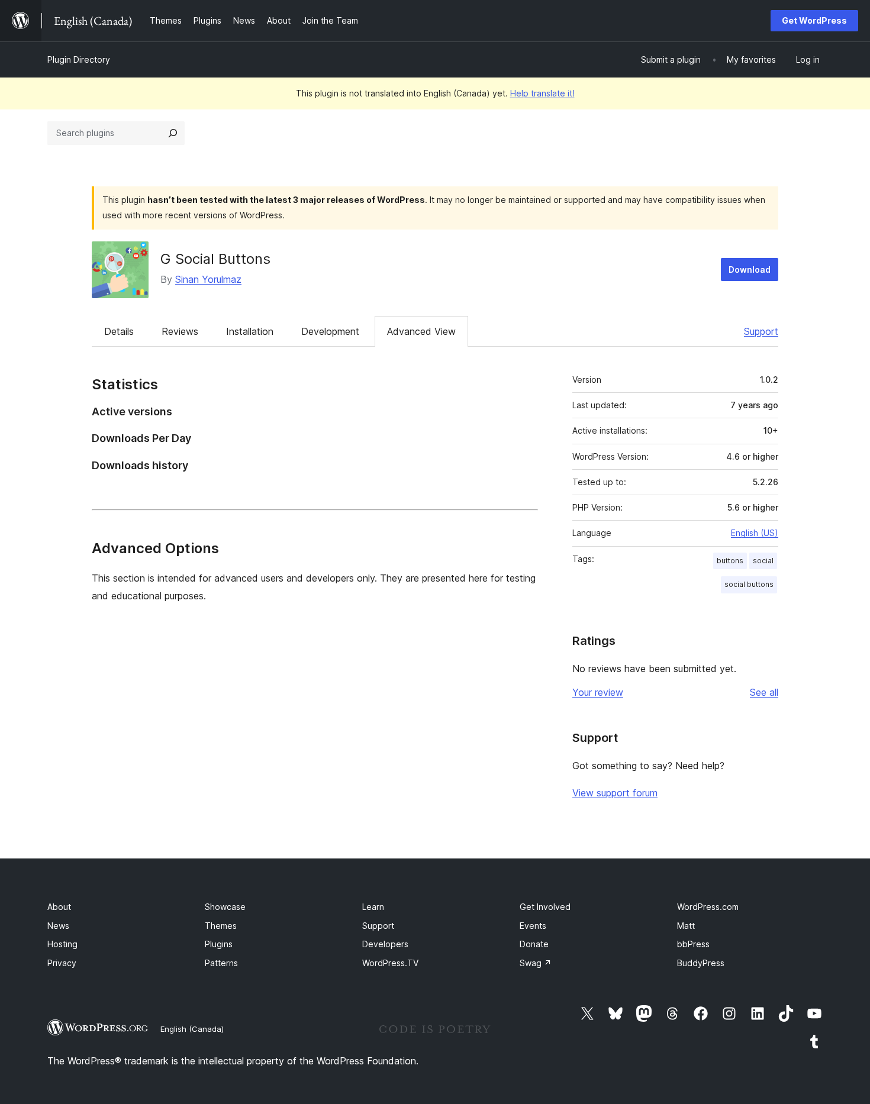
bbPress (693, 944)
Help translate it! (542, 93)
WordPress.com (708, 907)
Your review (597, 692)
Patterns (221, 963)
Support (761, 331)
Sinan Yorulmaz (208, 279)
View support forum (615, 793)
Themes (221, 926)
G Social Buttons (215, 258)
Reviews (180, 331)
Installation (249, 331)
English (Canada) (192, 1029)
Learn (373, 907)
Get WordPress (814, 20)
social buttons (749, 584)
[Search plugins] (173, 133)
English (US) (754, 533)
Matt (686, 926)
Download (750, 269)
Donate (534, 944)
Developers (385, 944)
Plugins (219, 944)
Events (533, 926)
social (763, 560)
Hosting (62, 944)
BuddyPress (700, 963)
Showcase (225, 907)
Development (330, 331)
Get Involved (545, 907)
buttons (730, 560)
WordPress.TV (390, 963)
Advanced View (421, 331)
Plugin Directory (78, 59)
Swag (536, 963)
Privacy (61, 963)
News (58, 926)
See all (764, 692)
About (59, 907)
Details (119, 331)
